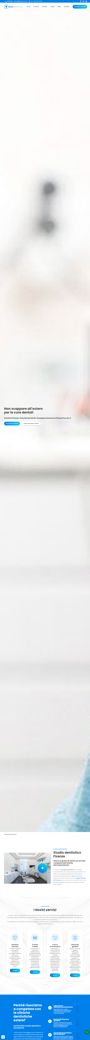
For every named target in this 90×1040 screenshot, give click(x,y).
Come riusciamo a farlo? (31, 423)
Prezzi (53, 6)
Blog (59, 6)
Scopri (15, 965)
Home (28, 6)
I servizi (44, 6)
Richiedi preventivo (12, 423)
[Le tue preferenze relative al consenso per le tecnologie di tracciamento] (3, 1037)
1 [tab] (44, 984)
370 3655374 (10, 1)
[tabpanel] (15, 950)
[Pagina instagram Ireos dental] (84, 1)
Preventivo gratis (79, 6)
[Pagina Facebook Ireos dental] (81, 1)
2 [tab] (46, 984)
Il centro (36, 6)
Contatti (66, 6)
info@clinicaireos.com (21, 1)
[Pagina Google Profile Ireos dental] (86, 1)
